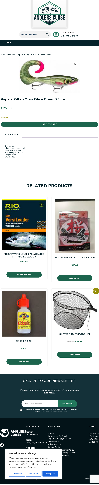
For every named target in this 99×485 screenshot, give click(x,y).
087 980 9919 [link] (32, 434)
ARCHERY (94, 439)
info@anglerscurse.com (37, 442)
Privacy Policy (49, 409)
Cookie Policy (54, 447)
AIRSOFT (93, 442)
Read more (75, 355)
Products (11, 55)
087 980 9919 (69, 35)
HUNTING (94, 433)
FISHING (93, 436)
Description (11, 134)
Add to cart (49, 124)
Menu (8, 43)
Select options (24, 275)
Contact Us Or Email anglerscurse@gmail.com (59, 437)
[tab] (11, 134)
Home (2, 55)
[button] (75, 64)
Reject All (33, 474)
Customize (17, 474)
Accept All (50, 474)
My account (53, 441)
